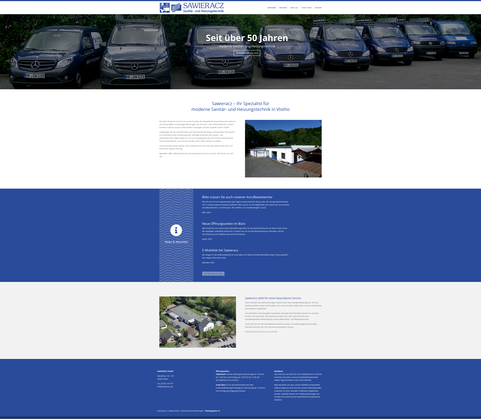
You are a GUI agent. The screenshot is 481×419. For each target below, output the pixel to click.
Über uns (294, 8)
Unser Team (306, 8)
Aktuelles (283, 8)
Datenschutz (174, 411)
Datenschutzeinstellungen (192, 411)
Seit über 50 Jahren (247, 38)
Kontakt (318, 8)
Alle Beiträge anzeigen (213, 273)
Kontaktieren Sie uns (247, 52)
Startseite (272, 8)
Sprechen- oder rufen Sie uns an (173, 153)
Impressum (162, 411)
